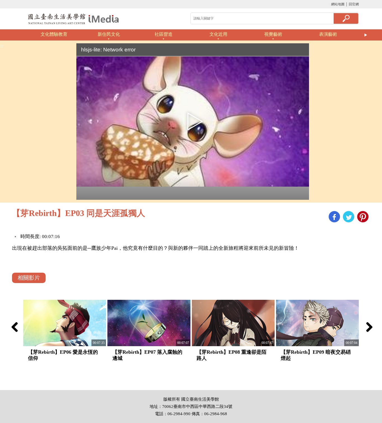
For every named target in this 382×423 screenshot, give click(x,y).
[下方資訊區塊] (1, 387)
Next (365, 35)
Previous (16, 35)
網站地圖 (338, 4)
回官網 (354, 4)
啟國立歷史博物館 (73, 18)
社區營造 (164, 34)
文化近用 (218, 34)
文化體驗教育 (54, 34)
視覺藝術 (273, 34)
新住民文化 (109, 34)
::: (329, 4)
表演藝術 (328, 34)
